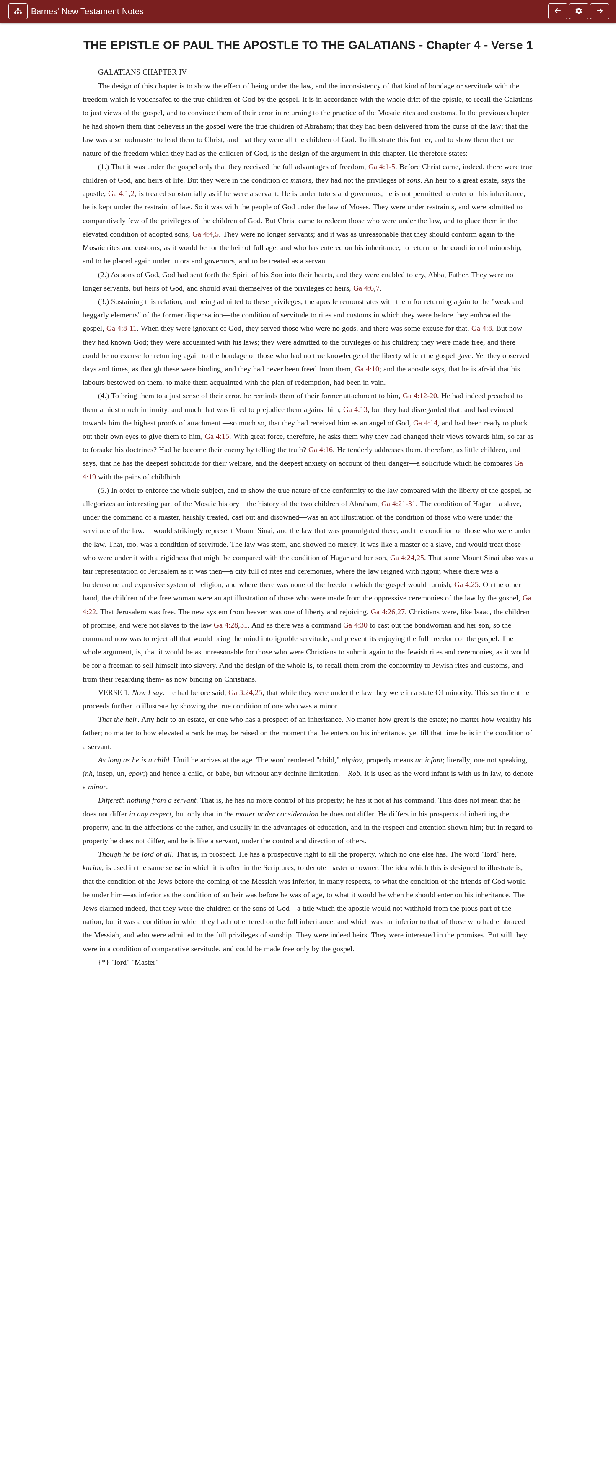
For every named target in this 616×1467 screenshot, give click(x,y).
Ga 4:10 (367, 369)
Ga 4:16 (320, 449)
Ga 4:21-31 (398, 503)
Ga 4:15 (217, 436)
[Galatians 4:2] (599, 11)
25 (420, 557)
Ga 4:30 (355, 625)
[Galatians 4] (557, 11)
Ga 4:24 (402, 557)
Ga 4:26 (383, 611)
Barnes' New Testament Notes (87, 11)
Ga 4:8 (481, 328)
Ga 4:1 (118, 193)
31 (244, 625)
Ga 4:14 (425, 423)
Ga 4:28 (226, 625)
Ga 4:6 (363, 288)
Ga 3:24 (240, 692)
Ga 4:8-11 (121, 328)
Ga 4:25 (466, 584)
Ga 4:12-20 (420, 395)
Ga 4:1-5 (381, 166)
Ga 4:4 (202, 234)
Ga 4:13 (355, 409)
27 (401, 611)
